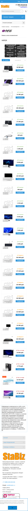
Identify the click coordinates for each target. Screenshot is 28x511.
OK (12, 507)
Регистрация (24, 1)
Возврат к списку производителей (10, 35)
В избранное (12, 65)
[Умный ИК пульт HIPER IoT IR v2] (14, 210)
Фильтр (6, 60)
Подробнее (20, 70)
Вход (19, 1)
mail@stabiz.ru (23, 7)
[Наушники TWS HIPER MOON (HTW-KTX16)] (14, 156)
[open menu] (2, 1)
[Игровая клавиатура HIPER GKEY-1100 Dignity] (14, 251)
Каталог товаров (8, 17)
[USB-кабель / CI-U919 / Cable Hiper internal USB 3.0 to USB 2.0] (14, 142)
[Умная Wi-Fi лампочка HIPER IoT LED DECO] (14, 196)
